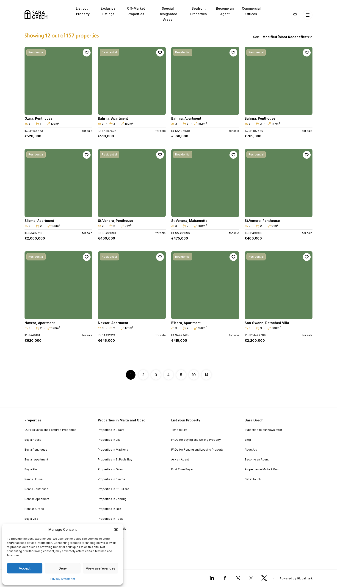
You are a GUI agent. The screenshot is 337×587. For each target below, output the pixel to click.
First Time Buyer (182, 469)
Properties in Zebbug (112, 499)
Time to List (179, 430)
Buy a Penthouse (36, 449)
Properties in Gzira (110, 469)
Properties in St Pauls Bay (115, 459)
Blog (248, 439)
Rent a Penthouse (36, 489)
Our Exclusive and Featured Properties (50, 430)
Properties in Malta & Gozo (262, 469)
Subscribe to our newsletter (263, 430)
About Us (251, 449)
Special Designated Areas (168, 13)
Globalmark (304, 578)
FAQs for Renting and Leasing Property (197, 449)
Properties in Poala (110, 518)
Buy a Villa (31, 518)
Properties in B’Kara (111, 430)
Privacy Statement (62, 579)
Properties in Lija (109, 439)
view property (58, 109)
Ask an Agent (180, 459)
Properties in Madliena (113, 449)
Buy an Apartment (36, 459)
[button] (116, 529)
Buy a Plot (31, 469)
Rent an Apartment (37, 499)
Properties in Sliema (111, 479)
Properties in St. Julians (113, 489)
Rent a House (34, 479)
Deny (62, 568)
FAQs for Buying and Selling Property (196, 439)
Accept (24, 568)
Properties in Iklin (109, 509)
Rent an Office (34, 509)
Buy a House (33, 439)
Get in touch (253, 479)
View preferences (100, 568)
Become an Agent (257, 459)
